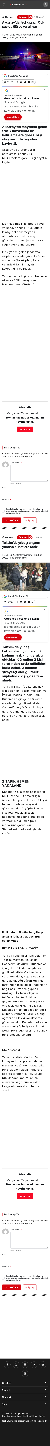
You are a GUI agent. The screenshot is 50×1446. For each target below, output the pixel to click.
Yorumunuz (16, 462)
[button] (30, 17)
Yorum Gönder (11, 520)
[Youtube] (42, 1364)
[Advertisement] (25, 194)
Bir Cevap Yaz (12, 447)
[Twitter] (16, 1364)
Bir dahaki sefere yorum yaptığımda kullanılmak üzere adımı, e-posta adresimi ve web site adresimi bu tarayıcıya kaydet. (27, 511)
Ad (4, 488)
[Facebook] (7, 1364)
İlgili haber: (22, 936)
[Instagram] (25, 1364)
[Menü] (5, 4)
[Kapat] (44, 89)
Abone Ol (25, 429)
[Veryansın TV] (18, 4)
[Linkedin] (34, 1364)
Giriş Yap (29, 520)
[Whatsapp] (25, 1373)
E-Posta (6, 499)
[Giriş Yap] (45, 4)
